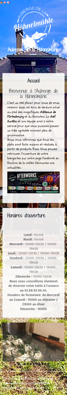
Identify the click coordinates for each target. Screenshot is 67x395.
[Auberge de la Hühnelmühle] (34, 26)
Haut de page (34, 388)
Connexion (10, 388)
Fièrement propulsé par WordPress (28, 378)
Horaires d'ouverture (26, 215)
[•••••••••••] (33, 342)
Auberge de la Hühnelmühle (33, 49)
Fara (16, 383)
